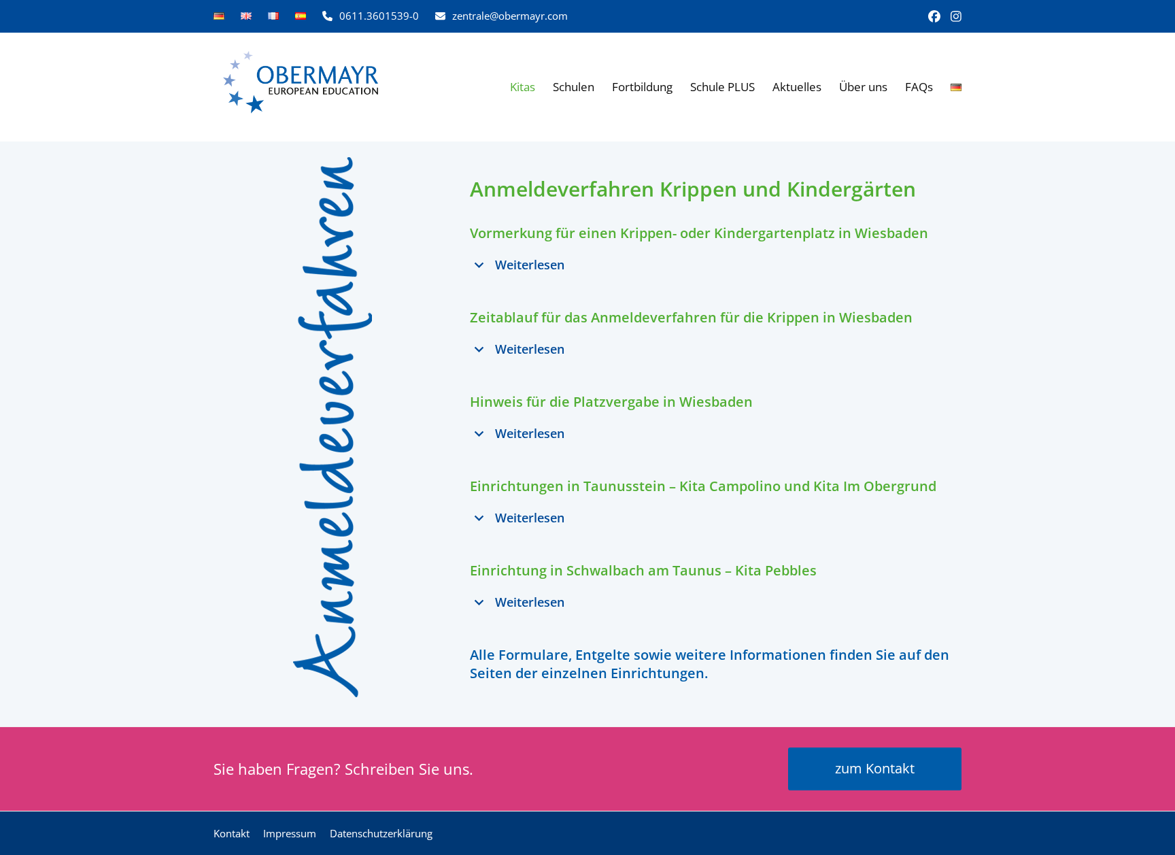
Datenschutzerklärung (381, 833)
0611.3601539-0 (379, 15)
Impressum (289, 833)
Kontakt (232, 833)
